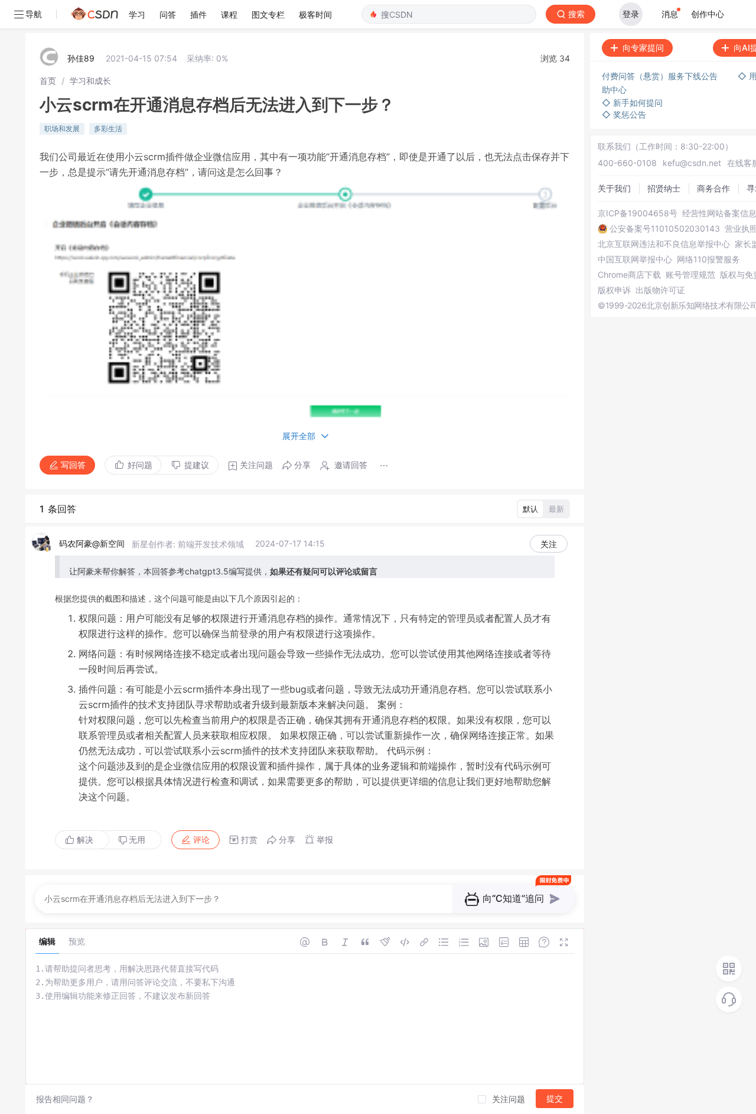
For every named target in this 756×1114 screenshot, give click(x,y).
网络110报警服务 (708, 259)
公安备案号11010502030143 (665, 228)
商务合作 (713, 188)
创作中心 (707, 14)
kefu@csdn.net (692, 163)
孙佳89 (80, 58)
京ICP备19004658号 (637, 213)
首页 (48, 81)
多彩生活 (108, 128)
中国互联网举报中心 (635, 259)
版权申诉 (614, 290)
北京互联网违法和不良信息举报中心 (664, 244)
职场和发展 (62, 128)
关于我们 (614, 188)
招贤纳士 (663, 188)
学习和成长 (90, 81)
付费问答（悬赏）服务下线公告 (661, 76)
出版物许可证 (660, 290)
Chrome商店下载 (629, 275)
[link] (48, 81)
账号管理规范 (690, 275)
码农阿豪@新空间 (92, 543)
